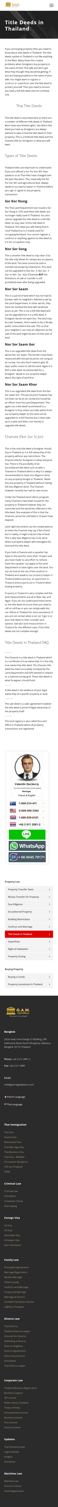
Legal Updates (11, 1451)
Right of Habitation (18, 949)
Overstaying (10, 1206)
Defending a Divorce (15, 1341)
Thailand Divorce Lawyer (17, 1331)
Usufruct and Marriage (20, 926)
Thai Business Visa (14, 1152)
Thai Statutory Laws (14, 1446)
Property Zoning (16, 956)
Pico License (10, 1422)
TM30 (7, 1171)
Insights (8, 1456)
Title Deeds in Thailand (20, 934)
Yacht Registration (14, 1491)
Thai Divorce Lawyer (14, 1365)
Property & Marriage (15, 1292)
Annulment (10, 1360)
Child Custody (11, 1282)
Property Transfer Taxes (21, 889)
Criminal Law (11, 1191)
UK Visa (8, 1230)
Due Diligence (15, 904)
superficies (23, 83)
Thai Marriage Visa (14, 1147)
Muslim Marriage (13, 1277)
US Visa (8, 1225)
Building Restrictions (19, 919)
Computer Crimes (13, 1201)
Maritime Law (11, 1481)
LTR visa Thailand (13, 1166)
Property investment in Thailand (25, 984)
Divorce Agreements (15, 1350)
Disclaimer (9, 1461)
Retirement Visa (12, 1142)
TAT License (10, 1397)
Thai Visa (9, 1132)
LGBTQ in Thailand (14, 1306)
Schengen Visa (12, 1240)
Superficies (14, 941)
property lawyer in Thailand (30, 186)
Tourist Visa (10, 1137)
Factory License (12, 1427)
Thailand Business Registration (20, 1388)
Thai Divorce (10, 1326)
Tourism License (12, 1486)
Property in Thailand (16, 593)
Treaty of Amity (12, 1407)
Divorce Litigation (13, 1346)
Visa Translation (12, 1245)
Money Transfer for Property (23, 896)
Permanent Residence (16, 1161)
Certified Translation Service (19, 1301)
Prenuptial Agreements (16, 1267)
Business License (13, 1417)
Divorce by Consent (14, 1355)
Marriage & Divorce (14, 1296)
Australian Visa (12, 1235)
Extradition (10, 1196)
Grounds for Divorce (15, 1336)
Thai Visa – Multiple (14, 1156)
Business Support (13, 1392)
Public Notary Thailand (16, 1402)
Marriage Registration (15, 1272)
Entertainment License (16, 1412)
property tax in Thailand (32, 582)
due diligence (37, 475)
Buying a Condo (16, 976)
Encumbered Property (20, 911)
